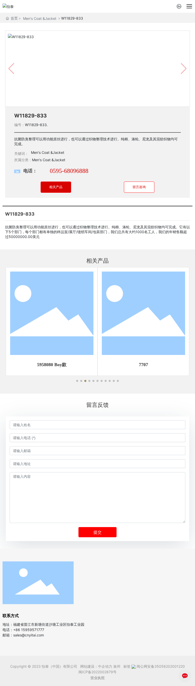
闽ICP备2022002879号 (97, 672)
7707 (143, 364)
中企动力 (105, 666)
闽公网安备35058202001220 (161, 666)
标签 (126, 666)
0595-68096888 (69, 171)
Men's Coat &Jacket (39, 18)
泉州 (116, 666)
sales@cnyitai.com (28, 635)
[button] (77, 381)
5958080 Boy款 (52, 364)
